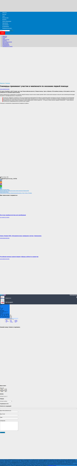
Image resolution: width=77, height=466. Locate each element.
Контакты (4, 19)
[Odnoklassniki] (38, 182)
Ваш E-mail (2, 414)
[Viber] (38, 184)
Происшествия (5, 17)
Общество (4, 12)
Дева (11, 320)
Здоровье (7, 83)
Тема (1, 417)
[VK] (38, 180)
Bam (55, 465)
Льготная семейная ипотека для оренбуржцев (13, 215)
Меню (2, 32)
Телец (7, 320)
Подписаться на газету (7, 28)
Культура (4, 14)
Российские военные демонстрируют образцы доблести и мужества (19, 256)
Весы (11, 321)
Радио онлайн (2, 295)
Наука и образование (6, 21)
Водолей (16, 321)
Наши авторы (5, 23)
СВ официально (5, 26)
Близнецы (7, 321)
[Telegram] (38, 188)
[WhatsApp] (38, 186)
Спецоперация (5, 24)
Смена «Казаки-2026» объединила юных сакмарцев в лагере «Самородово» (21, 236)
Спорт (3, 16)
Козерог (16, 320)
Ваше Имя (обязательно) (5, 410)
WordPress (50, 465)
